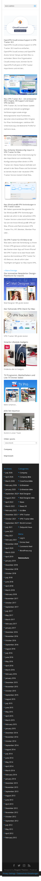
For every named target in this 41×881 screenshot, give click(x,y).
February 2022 (11, 510)
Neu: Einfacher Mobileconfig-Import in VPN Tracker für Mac (19, 151)
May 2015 (9, 712)
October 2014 (10, 741)
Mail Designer (25, 494)
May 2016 (9, 661)
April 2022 (9, 502)
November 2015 (11, 686)
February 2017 (11, 624)
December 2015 (11, 682)
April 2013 (9, 804)
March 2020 (10, 552)
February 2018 (11, 594)
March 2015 (10, 720)
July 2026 (8, 473)
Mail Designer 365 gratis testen (16, 303)
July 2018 (8, 577)
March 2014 (10, 770)
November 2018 (11, 569)
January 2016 (10, 678)
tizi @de (23, 510)
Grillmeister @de (26, 489)
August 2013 (10, 795)
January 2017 (10, 628)
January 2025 (10, 489)
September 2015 (11, 695)
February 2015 (11, 724)
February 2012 (11, 837)
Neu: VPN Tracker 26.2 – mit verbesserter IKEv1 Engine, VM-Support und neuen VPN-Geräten (20, 101)
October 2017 (10, 603)
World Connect (25, 523)
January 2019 (10, 561)
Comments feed (26, 546)
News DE (23, 506)
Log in (22, 538)
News (22, 502)
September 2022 (11, 494)
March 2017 (10, 619)
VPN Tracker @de (27, 519)
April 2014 (9, 766)
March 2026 (10, 481)
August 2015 (10, 699)
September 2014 (11, 745)
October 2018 (10, 573)
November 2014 (11, 737)
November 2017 (11, 598)
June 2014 (9, 758)
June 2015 (9, 707)
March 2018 (10, 590)
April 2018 (9, 586)
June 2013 (9, 800)
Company (8, 449)
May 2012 (9, 829)
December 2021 (11, 514)
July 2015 (8, 703)
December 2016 (11, 632)
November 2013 (11, 787)
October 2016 (10, 640)
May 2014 (9, 762)
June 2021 (9, 531)
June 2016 (9, 657)
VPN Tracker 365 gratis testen (16, 336)
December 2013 (11, 783)
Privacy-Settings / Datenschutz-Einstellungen (20, 873)
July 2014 (8, 754)
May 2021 (9, 535)
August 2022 (10, 498)
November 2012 (11, 812)
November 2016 (11, 636)
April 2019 (9, 556)
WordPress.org (26, 550)
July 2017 (8, 611)
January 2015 (10, 728)
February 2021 (11, 540)
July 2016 (8, 653)
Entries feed (24, 542)
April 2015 (9, 716)
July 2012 (8, 825)
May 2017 (9, 615)
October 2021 (10, 519)
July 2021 (8, 527)
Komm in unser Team (12, 433)
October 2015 (10, 691)
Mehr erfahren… (10, 405)
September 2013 (11, 791)
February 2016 (11, 674)
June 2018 (9, 582)
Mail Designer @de (27, 498)
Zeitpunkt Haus (26, 527)
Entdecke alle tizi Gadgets (14, 369)
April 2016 (9, 665)
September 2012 (11, 821)
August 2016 (10, 649)
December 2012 (11, 808)
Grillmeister (24, 485)
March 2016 (10, 670)
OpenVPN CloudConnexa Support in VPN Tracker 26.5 (20, 41)
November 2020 (11, 544)
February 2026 (11, 485)
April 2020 (9, 548)
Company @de (25, 477)
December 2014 (11, 733)
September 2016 (11, 645)
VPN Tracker (25, 514)
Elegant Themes (21, 870)
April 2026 (9, 477)
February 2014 (11, 775)
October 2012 (10, 816)
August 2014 (10, 749)
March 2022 (10, 506)
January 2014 (10, 779)
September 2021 (11, 523)
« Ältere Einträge (10, 270)
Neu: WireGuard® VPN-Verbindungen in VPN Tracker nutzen (20, 205)
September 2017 (11, 607)
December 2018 (11, 565)
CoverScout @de (26, 481)
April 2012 (9, 833)
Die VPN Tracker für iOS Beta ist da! (18, 240)
